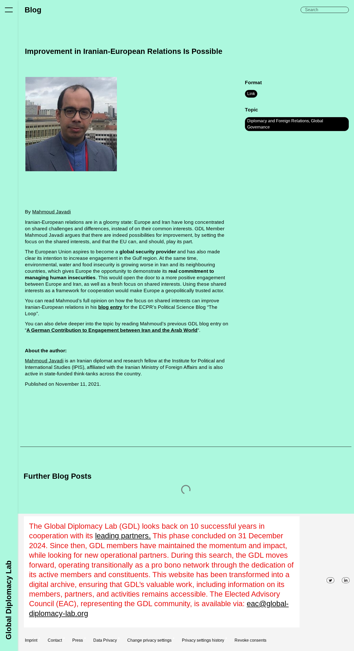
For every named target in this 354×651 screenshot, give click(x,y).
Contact (55, 640)
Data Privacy (105, 640)
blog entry (110, 307)
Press (77, 640)
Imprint (31, 640)
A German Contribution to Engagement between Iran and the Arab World (111, 330)
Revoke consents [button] (250, 640)
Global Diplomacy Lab (8, 599)
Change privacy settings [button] (149, 640)
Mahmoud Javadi (51, 211)
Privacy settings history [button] (203, 640)
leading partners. (123, 536)
